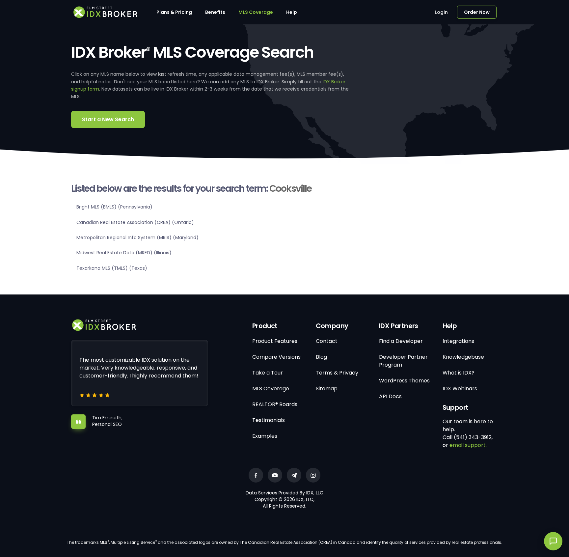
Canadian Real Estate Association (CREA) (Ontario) (135, 222)
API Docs (390, 396)
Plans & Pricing (174, 12)
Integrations (458, 341)
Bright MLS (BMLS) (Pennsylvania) (114, 207)
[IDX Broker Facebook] (256, 475)
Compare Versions (276, 357)
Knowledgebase (463, 357)
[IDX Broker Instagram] (313, 475)
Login (441, 12)
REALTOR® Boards (274, 404)
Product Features (274, 341)
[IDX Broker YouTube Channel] (275, 475)
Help (291, 12)
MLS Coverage (255, 12)
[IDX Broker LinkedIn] (294, 475)
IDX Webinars (460, 388)
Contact (327, 341)
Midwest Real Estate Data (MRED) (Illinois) (124, 252)
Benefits (215, 12)
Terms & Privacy (337, 372)
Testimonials (268, 420)
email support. (468, 445)
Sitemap (327, 388)
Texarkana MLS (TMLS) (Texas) (111, 268)
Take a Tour (267, 372)
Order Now (477, 12)
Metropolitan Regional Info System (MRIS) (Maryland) (137, 237)
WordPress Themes (404, 380)
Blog (321, 357)
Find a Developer (401, 341)
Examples (264, 436)
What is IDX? (458, 372)
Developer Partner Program (403, 361)
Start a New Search (108, 119)
